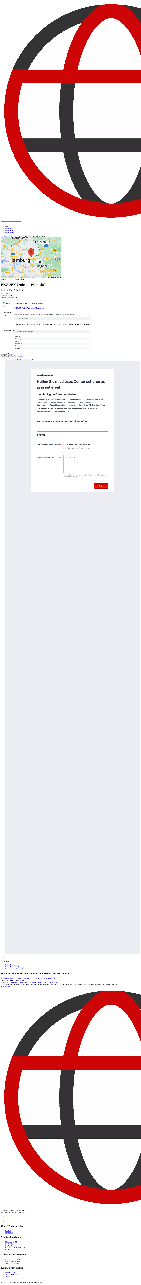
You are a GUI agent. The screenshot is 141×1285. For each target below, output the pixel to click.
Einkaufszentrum (11, 965)
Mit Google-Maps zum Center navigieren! (29, 303)
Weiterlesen (6, 986)
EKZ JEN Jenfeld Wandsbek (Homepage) (29, 308)
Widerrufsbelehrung (12, 1263)
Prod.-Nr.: (4, 279)
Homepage (4, 236)
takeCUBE (9, 1244)
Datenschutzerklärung (12, 1261)
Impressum (9, 1233)
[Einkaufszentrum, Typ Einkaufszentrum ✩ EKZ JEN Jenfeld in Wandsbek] (31, 277)
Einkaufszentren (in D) (17, 236)
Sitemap (8, 1276)
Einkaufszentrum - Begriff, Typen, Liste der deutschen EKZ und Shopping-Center (29, 982)
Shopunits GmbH (11, 1242)
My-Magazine (10, 1272)
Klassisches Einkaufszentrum (15, 969)
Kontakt (8, 1231)
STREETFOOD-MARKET (15, 1248)
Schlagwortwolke (11, 1274)
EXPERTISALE (11, 1246)
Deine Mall (9, 230)
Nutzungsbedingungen (13, 1259)
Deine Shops (9, 232)
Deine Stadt (9, 228)
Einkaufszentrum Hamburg (14, 967)
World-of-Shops (10, 1250)
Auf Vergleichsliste (17, 356)
